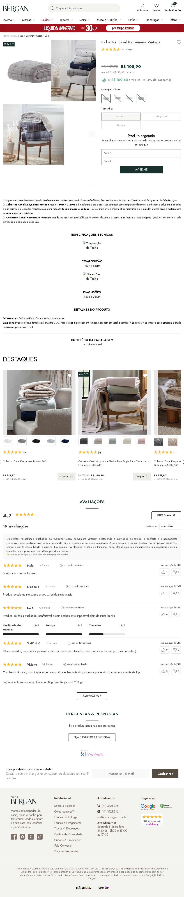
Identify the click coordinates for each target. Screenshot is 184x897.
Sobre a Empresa (64, 806)
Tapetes (64, 20)
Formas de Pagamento (68, 823)
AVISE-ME (141, 169)
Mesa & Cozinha (107, 20)
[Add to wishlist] (179, 42)
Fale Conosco (62, 846)
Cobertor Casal (43, 35)
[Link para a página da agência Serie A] (84, 887)
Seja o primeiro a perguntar (92, 737)
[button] (92, 133)
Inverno (7, 20)
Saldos (46, 20)
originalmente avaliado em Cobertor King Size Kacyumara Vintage (43, 682)
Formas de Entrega (65, 817)
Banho (131, 20)
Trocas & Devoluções (67, 829)
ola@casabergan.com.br (112, 817)
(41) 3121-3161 (111, 806)
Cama (83, 20)
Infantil (174, 20)
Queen (121, 125)
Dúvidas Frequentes (66, 851)
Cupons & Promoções (67, 840)
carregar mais (92, 696)
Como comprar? (64, 812)
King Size (162, 116)
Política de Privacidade (68, 834)
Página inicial (9, 35)
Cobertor (30, 35)
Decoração (152, 20)
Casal (120, 116)
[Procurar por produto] (52, 8)
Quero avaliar (166, 515)
